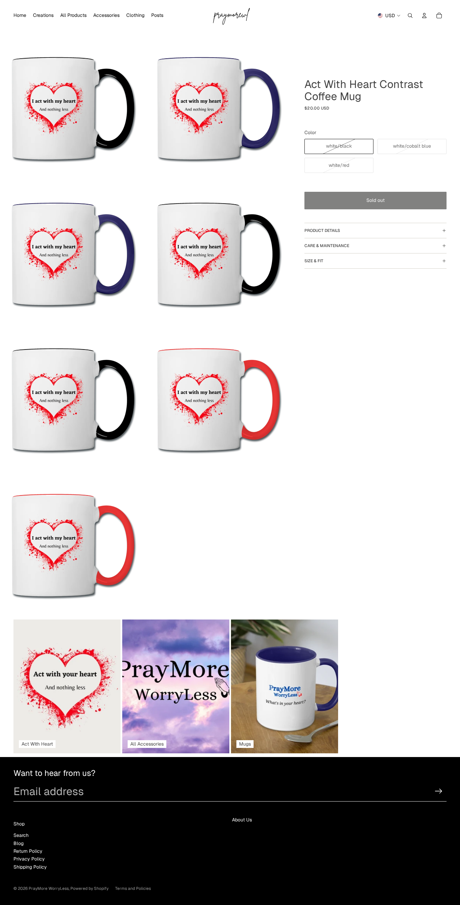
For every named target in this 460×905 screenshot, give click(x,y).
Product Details (322, 230)
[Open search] (410, 15)
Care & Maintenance (326, 245)
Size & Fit (313, 261)
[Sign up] (439, 791)
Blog (18, 843)
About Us (242, 820)
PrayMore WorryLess (49, 888)
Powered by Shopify (89, 888)
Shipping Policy (30, 867)
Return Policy (27, 851)
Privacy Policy (29, 859)
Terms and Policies (133, 888)
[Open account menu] (424, 15)
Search (21, 835)
